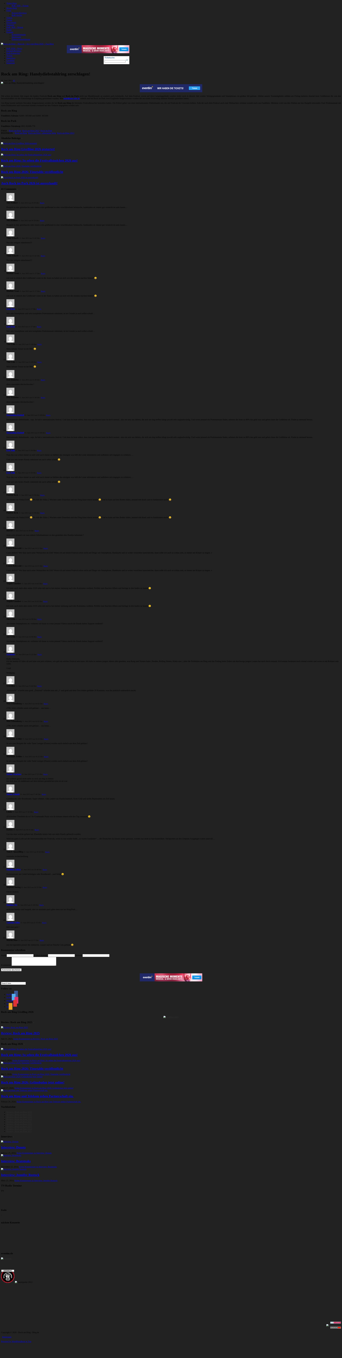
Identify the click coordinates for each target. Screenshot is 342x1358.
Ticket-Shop (11, 3)
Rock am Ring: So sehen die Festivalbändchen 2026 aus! (39, 160)
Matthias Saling (13, 869)
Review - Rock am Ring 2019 (19, 1117)
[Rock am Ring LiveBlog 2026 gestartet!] (19, 143)
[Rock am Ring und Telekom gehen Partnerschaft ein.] (24, 1090)
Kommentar (6, 965)
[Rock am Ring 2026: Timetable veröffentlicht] (21, 166)
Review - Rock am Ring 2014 (19, 1129)
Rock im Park (46, 131)
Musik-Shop (11, 8)
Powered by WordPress (11, 1341)
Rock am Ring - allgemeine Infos (42, 133)
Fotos (8, 10)
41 (14, 80)
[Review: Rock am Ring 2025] (14, 1027)
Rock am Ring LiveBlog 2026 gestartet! (28, 149)
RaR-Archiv (17, 15)
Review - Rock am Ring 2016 (19, 1124)
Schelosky (10, 654)
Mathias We (11, 905)
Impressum (16, 37)
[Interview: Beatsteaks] (11, 1155)
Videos (9, 18)
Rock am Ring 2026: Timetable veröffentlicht (32, 172)
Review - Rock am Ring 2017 (19, 1122)
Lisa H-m (10, 309)
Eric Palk (10, 450)
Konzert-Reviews (19, 13)
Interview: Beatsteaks (16, 1161)
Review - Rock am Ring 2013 (19, 1131)
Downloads (11, 22)
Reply (42, 203)
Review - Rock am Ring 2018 (19, 1119)
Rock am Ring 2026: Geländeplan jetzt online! (32, 1082)
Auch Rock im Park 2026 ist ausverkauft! (29, 183)
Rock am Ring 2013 (30, 131)
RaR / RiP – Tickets (20, 6)
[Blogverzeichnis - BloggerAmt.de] (333, 1325)
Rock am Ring (15, 131)
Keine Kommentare (35, 1039)
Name (4, 955)
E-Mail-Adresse (41, 955)
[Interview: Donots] (9, 1141)
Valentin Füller (13, 922)
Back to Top (26, 1341)
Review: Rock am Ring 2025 (20, 1033)
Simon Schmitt (13, 794)
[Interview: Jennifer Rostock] (13, 1169)
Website (78, 955)
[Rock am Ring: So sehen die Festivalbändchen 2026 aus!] (26, 155)
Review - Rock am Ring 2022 (19, 1114)
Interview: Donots (13, 1147)
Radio (8, 30)
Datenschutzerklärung (21, 39)
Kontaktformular (19, 34)
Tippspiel (10, 25)
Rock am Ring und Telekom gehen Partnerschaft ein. (37, 1096)
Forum (9, 20)
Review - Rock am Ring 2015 (19, 1126)
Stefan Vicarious (13, 774)
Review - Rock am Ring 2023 (19, 1112)
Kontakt (9, 32)
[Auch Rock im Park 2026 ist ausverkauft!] (19, 177)
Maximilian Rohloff (15, 415)
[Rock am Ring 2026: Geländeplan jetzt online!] (21, 1077)
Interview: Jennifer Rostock (20, 1175)
